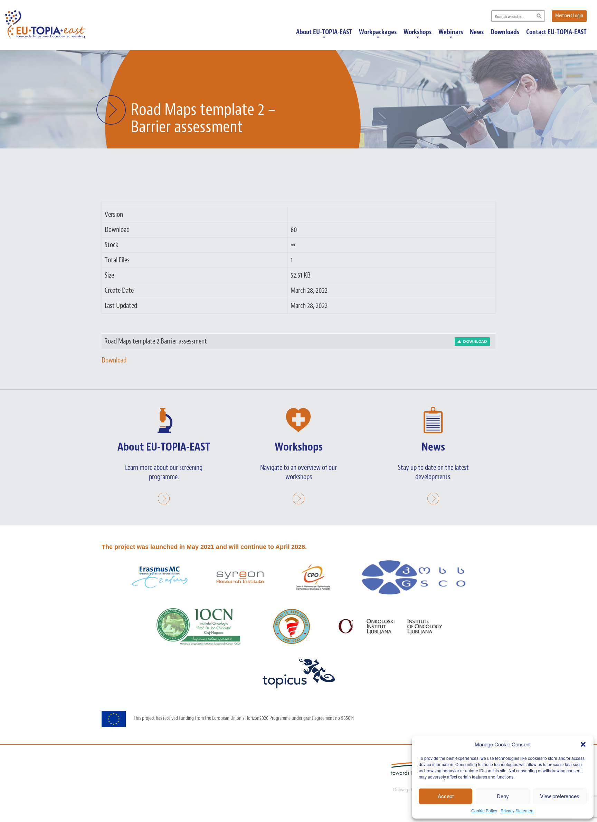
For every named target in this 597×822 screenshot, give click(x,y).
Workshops (418, 32)
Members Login (569, 15)
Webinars (450, 32)
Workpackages (378, 32)
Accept (446, 796)
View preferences (559, 796)
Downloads (505, 32)
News (477, 32)
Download (474, 341)
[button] (583, 744)
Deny (503, 796)
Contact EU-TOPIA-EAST (556, 32)
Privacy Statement (517, 810)
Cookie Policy (484, 810)
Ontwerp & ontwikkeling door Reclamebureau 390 (442, 789)
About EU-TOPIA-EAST (324, 32)
